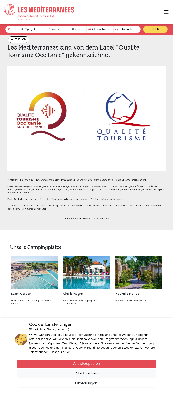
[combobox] (25, 29)
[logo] (39, 12)
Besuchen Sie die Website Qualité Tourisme (86, 219)
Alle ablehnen (86, 373)
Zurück (20, 39)
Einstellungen (86, 383)
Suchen (153, 29)
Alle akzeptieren (86, 363)
